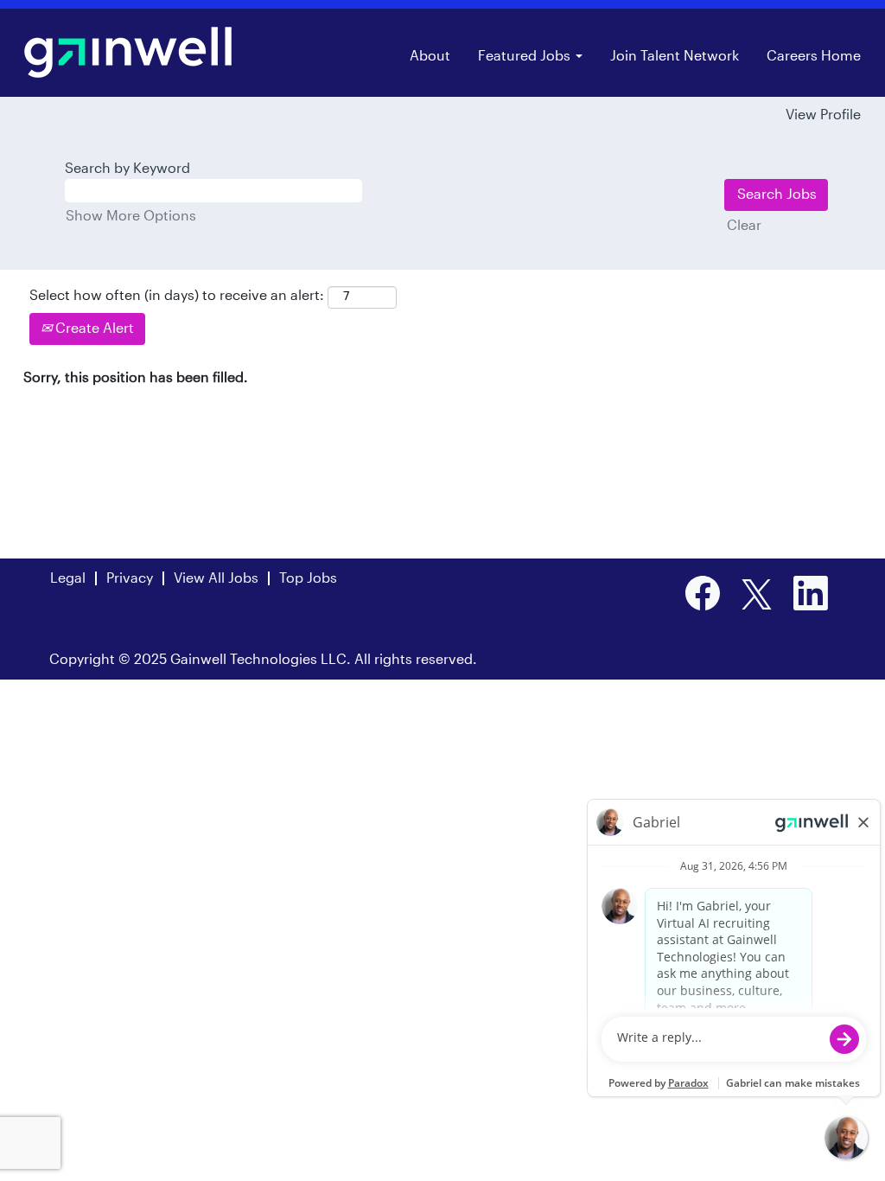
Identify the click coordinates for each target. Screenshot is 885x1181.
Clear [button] (744, 226)
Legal (68, 578)
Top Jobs (308, 578)
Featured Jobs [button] (526, 56)
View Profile (823, 115)
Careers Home (814, 56)
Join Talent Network (674, 56)
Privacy (129, 578)
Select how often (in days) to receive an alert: (176, 296)
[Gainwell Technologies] (127, 52)
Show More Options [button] (131, 216)
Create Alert (93, 328)
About (430, 56)
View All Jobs (216, 578)
